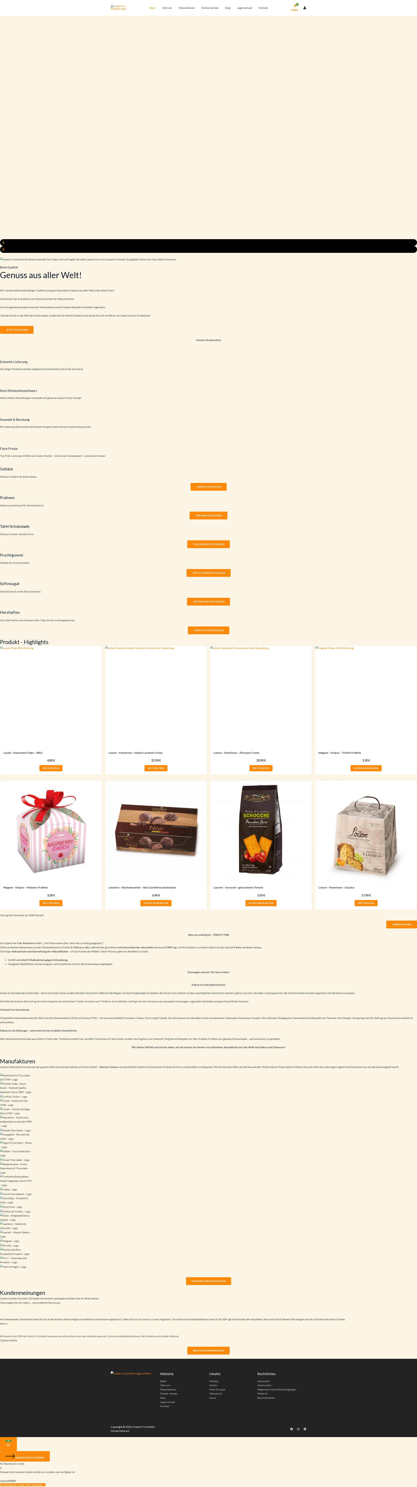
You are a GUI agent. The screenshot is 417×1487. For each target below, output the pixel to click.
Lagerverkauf (244, 7)
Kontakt (263, 7)
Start (152, 7)
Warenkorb (215, 1393)
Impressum (263, 1381)
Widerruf (262, 1393)
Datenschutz (264, 1385)
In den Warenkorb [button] (366, 768)
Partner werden (210, 7)
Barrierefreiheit (266, 1397)
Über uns (167, 7)
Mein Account (217, 1389)
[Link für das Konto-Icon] (304, 7)
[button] (208, 242)
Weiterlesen (51, 768)
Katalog (213, 1381)
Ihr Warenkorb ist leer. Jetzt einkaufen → (22, 1484)
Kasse (212, 1397)
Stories (213, 1385)
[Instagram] (298, 1429)
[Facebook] (291, 1429)
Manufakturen (187, 7)
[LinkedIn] (305, 1429)
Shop (228, 7)
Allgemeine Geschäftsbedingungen (276, 1389)
